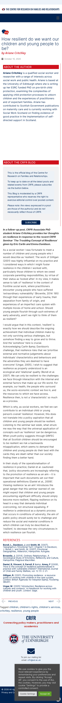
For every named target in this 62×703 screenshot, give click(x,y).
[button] (57, 18)
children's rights (29, 607)
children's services (49, 607)
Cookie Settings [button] (27, 694)
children (13, 607)
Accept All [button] (45, 694)
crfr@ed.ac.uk (34, 660)
